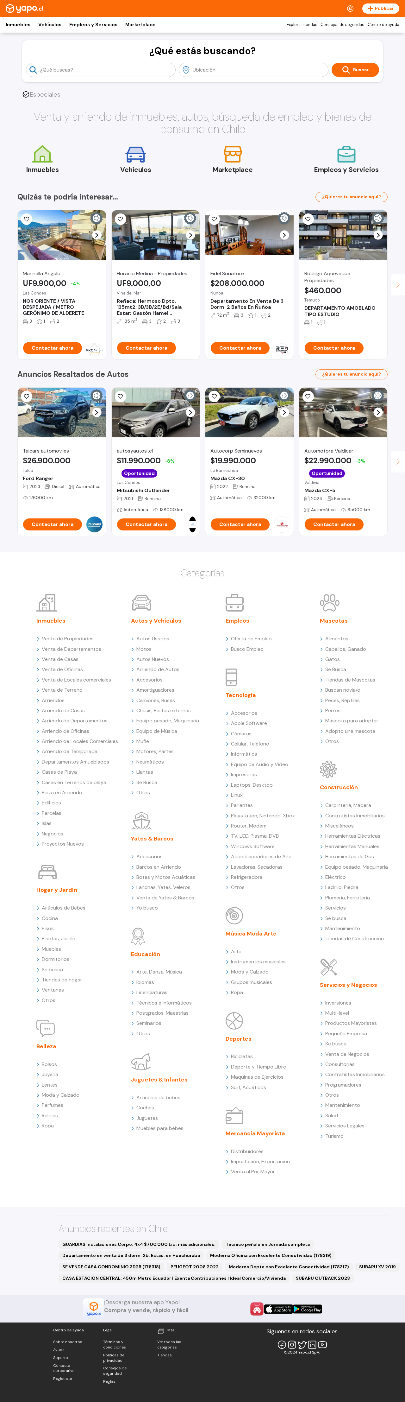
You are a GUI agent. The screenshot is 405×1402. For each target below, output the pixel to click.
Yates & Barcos (152, 838)
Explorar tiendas (302, 24)
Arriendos (53, 700)
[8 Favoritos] (214, 219)
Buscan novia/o (342, 690)
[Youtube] (322, 1345)
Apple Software (249, 723)
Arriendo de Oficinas (65, 731)
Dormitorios (55, 959)
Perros (332, 710)
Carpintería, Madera (348, 805)
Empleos (237, 621)
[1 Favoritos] (308, 396)
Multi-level (337, 1013)
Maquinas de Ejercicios (257, 1077)
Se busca (52, 969)
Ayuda (59, 1349)
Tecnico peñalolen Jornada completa (268, 1244)
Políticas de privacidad (113, 1358)
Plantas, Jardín (58, 938)
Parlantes (242, 805)
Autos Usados (152, 638)
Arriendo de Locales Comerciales (80, 741)
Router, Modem (248, 825)
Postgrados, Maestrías (162, 1013)
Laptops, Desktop (252, 785)
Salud (331, 1115)
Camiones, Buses (155, 700)
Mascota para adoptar (351, 720)
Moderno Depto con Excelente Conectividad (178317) (289, 1267)
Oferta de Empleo (251, 638)
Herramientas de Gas (349, 856)
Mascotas (334, 621)
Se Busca (146, 782)
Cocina (50, 918)
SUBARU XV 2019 (377, 1267)
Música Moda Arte (251, 933)
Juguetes (147, 1118)
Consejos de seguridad (342, 24)
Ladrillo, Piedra (341, 887)
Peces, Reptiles (342, 700)
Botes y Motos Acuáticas (165, 877)
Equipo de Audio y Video (259, 764)
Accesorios (149, 679)
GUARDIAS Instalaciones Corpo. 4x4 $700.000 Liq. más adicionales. (138, 1244)
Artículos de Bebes (63, 907)
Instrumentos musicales (258, 961)
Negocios (52, 833)
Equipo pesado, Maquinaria (167, 720)
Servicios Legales (344, 1125)
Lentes (50, 1085)
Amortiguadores (155, 690)
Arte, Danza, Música (159, 971)
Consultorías (340, 1064)
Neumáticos (150, 761)
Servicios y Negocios (348, 985)
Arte (236, 951)
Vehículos (49, 25)
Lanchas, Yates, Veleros (163, 887)
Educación (145, 954)
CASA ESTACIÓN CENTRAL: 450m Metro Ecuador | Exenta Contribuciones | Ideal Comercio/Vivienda (174, 1278)
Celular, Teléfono (250, 743)
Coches (145, 1107)
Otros (48, 1000)
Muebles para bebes (160, 1128)
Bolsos (49, 1064)
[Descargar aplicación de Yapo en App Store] (278, 1309)
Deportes (239, 1039)
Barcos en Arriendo (158, 867)
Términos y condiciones (114, 1344)
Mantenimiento (342, 928)
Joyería (50, 1074)
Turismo (334, 1136)
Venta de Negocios (347, 1054)
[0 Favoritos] (26, 219)
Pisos (48, 928)
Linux (237, 795)
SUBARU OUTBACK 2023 (323, 1278)
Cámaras (241, 733)
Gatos (332, 659)
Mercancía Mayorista (255, 1133)
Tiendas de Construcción (354, 938)
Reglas (109, 1381)
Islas (47, 823)
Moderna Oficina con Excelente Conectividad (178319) (271, 1255)
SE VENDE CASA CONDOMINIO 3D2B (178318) (111, 1267)
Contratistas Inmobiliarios (355, 815)
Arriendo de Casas (63, 710)
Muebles (51, 949)
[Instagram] (292, 1345)
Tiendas (164, 1355)
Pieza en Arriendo (62, 792)
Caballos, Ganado (345, 649)
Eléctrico (335, 877)
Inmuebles (18, 25)
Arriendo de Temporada (69, 751)
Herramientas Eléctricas (352, 836)
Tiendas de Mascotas (350, 679)
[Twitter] (302, 1345)
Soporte (60, 1357)
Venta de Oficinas (62, 669)
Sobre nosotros (67, 1341)
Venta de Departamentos (71, 649)
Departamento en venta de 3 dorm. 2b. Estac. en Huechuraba (131, 1255)
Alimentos (336, 638)
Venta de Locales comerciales (76, 679)
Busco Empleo (247, 649)
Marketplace (140, 25)
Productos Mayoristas (351, 1023)
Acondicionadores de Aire (261, 856)
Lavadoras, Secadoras (257, 867)
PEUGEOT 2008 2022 (195, 1267)
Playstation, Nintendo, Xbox (263, 815)
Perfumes (52, 1105)
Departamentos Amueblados (75, 761)
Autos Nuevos (152, 659)
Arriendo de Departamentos (75, 720)
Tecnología (241, 695)
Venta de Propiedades (68, 638)
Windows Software (253, 846)
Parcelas (51, 813)
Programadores (343, 1085)
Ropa (48, 1125)
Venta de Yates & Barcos (165, 897)
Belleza (46, 1046)
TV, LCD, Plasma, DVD (255, 836)
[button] (96, 235)
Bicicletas (242, 1056)
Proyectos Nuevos (63, 844)
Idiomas (145, 982)
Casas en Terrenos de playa (74, 782)
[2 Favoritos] (308, 219)
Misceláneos (339, 825)
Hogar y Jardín (56, 890)
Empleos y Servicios (93, 25)
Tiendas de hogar (62, 979)
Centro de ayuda (383, 24)
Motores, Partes (155, 751)
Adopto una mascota (350, 731)
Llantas (144, 772)
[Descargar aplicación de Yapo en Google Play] (307, 1309)
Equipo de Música (156, 731)
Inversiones (338, 1002)
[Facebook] (282, 1345)
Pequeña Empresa (346, 1033)
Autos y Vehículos (156, 621)
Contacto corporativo (64, 1368)
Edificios (51, 802)
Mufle (142, 741)
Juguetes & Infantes (159, 1079)
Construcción (339, 787)
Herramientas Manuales (352, 846)
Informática (244, 754)
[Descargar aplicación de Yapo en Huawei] (257, 1309)
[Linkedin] (312, 1345)
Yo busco (147, 907)
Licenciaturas (151, 992)
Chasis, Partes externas (163, 710)
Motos (144, 649)
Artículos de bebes (158, 1097)
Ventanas (53, 989)
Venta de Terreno (62, 690)
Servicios (335, 907)
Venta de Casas (60, 659)
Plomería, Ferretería (347, 897)
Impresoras (244, 774)
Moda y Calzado (60, 1095)
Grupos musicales (251, 982)
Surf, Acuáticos (248, 1087)
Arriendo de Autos (157, 669)
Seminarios (148, 1023)
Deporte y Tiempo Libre (258, 1066)
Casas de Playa (59, 772)
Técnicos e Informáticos (164, 1002)
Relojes (50, 1115)
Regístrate (62, 1378)
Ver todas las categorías (169, 1344)
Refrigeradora (247, 877)
